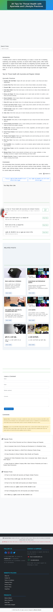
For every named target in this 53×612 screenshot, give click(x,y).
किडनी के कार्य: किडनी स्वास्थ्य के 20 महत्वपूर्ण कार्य (16, 217)
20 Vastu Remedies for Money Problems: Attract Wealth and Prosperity (21, 454)
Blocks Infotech (8, 598)
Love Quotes (31, 309)
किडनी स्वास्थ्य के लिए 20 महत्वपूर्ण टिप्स (14, 225)
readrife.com (7, 558)
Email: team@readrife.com (35, 556)
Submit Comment (9, 408)
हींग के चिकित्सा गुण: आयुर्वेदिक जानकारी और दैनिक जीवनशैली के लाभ (18, 494)
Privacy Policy (8, 584)
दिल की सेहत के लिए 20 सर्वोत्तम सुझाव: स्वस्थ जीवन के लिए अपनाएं (18, 479)
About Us (7, 575)
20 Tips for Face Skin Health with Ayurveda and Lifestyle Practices (20, 482)
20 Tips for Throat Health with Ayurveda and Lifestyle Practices (22, 209)
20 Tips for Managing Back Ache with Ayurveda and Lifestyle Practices (21, 490)
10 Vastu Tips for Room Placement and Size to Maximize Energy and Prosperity (23, 442)
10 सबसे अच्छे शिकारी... (33, 337)
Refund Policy (8, 586)
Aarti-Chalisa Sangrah (10, 604)
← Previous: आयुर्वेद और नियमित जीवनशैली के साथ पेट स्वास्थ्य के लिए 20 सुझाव (15, 179)
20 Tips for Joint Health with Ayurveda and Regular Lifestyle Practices (21, 475)
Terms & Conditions (9, 580)
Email (5, 384)
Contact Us (7, 578)
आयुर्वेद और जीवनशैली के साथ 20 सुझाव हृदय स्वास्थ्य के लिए (19, 232)
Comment (6, 396)
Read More (45, 210)
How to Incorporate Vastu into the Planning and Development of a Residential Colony (25, 446)
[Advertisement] (26, 21)
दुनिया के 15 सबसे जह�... (11, 337)
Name (5, 378)
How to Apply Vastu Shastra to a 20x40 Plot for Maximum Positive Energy (22, 450)
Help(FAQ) (7, 589)
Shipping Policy (8, 582)
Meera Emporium (9, 600)
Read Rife (7, 602)
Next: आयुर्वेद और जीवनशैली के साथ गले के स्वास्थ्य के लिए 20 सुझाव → (39, 179)
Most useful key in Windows (13, 281)
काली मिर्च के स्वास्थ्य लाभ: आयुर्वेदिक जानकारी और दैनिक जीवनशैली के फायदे (19, 486)
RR (4, 214)
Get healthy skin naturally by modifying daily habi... (13, 310)
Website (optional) (8, 390)
